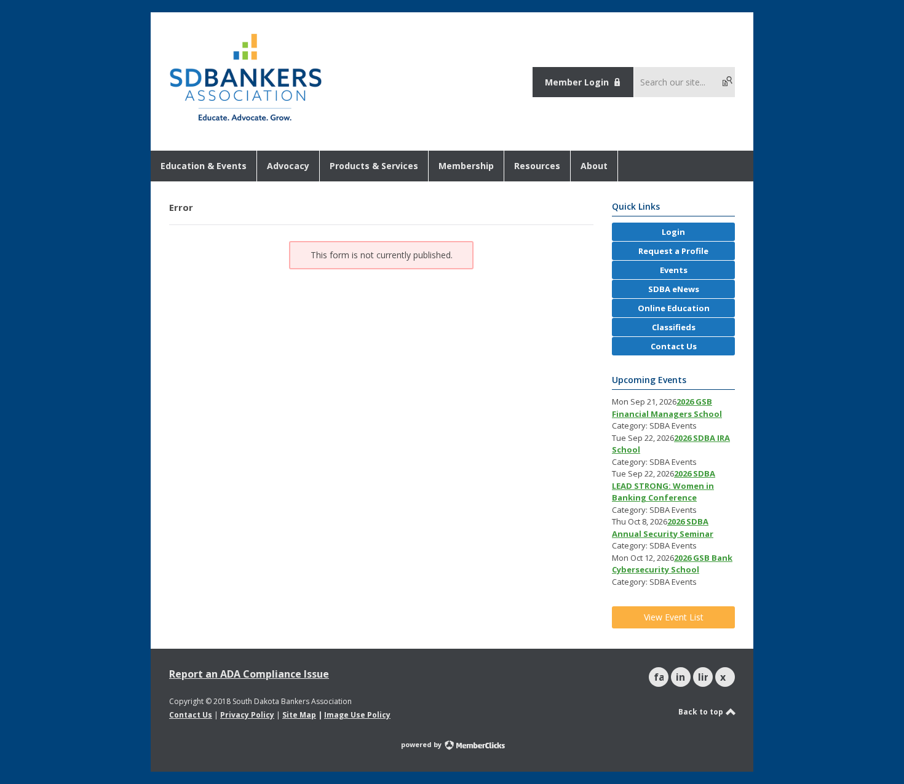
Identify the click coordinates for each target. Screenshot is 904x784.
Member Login (577, 82)
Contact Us (190, 715)
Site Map (299, 715)
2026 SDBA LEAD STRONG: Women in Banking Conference (663, 485)
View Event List (674, 617)
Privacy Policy (247, 715)
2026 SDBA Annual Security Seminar (662, 527)
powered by (422, 744)
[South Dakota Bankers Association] (245, 122)
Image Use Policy (357, 715)
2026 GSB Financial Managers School (667, 407)
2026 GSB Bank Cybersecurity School (672, 564)
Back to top (701, 712)
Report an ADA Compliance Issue (249, 674)
